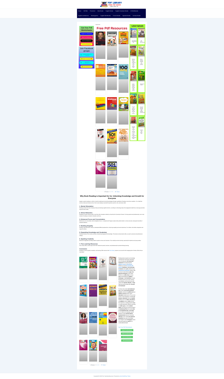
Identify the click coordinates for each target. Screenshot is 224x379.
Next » (118, 191)
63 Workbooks (134, 11)
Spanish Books (126, 16)
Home (79, 11)
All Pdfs (86, 11)
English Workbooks (105, 16)
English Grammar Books (121, 11)
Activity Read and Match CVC (141, 132)
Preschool (92, 11)
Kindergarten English (142, 84)
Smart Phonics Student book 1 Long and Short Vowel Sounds (133, 87)
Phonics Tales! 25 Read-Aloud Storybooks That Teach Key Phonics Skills (134, 63)
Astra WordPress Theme (125, 376)
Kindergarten (94, 16)
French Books (116, 16)
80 (115, 191)
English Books (109, 11)
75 (101, 365)
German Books (136, 16)
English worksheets (83, 16)
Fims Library (112, 250)
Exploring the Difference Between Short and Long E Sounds (133, 110)
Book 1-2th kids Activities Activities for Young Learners (141, 62)
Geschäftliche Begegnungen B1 (134, 41)
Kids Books (100, 11)
